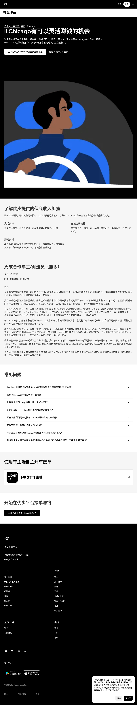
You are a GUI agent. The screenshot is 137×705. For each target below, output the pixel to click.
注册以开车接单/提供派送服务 (22, 513)
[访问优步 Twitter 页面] (25, 650)
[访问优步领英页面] (6, 650)
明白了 (128, 698)
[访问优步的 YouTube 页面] (12, 650)
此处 (128, 688)
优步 (6, 4)
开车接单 (15, 26)
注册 (127, 4)
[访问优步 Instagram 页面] (19, 650)
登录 (119, 4)
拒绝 (119, 698)
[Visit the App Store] (31, 673)
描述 (6, 287)
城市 (23, 26)
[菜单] (133, 4)
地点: (6, 273)
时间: (7, 279)
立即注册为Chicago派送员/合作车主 (25, 51)
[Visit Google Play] (13, 673)
